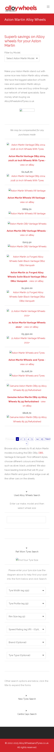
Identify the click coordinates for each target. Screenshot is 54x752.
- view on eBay (27, 160)
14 (37, 439)
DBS (41, 453)
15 (42, 439)
